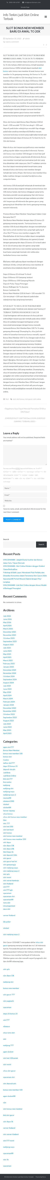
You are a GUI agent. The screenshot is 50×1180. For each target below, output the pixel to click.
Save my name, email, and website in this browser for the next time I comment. (24, 510)
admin (27, 39)
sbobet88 (7, 807)
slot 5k (6, 1159)
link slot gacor (8, 1115)
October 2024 (9, 676)
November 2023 (9, 711)
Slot (7, 399)
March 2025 (8, 660)
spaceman (7, 893)
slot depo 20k (8, 849)
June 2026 (7, 619)
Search (6, 539)
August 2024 (8, 683)
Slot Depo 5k (8, 852)
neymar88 (7, 798)
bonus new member (11, 988)
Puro (44, 1177)
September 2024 (10, 679)
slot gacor (28, 399)
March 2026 (8, 629)
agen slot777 (8, 747)
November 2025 (9, 635)
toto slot (6, 903)
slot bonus (20, 399)
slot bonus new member (12, 836)
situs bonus (8, 814)
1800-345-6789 (14, 2)
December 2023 (9, 708)
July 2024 (7, 686)
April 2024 (7, 695)
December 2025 (9, 632)
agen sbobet (8, 1052)
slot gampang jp (9, 864)
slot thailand (8, 884)
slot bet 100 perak (10, 1058)
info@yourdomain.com (33, 2)
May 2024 (7, 692)
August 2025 (8, 644)
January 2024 (8, 705)
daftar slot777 (9, 763)
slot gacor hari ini (10, 861)
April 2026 (7, 625)
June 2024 (7, 689)
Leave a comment (12, 42)
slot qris (6, 874)
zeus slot (6, 909)
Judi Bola (6, 772)
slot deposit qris (9, 1083)
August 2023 (8, 721)
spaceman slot (9, 896)
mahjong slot (8, 788)
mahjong (6, 785)
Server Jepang (9, 811)
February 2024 (9, 702)
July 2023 (7, 724)
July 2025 (7, 648)
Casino (6, 760)
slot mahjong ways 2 (11, 871)
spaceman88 (8, 899)
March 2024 (8, 698)
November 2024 (9, 673)
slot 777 (6, 823)
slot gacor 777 (9, 994)
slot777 (6, 887)
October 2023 (9, 714)
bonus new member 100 (12, 753)
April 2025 (7, 657)
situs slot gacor (9, 1071)
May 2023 (7, 730)
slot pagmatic (8, 1001)
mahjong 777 (8, 1045)
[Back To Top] (44, 1174)
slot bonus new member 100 (14, 839)
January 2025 (8, 667)
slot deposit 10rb (10, 855)
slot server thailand (11, 1134)
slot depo (7, 842)
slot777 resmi (8, 1140)
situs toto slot (9, 1033)
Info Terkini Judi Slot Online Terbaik (22, 1177)
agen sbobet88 (9, 1096)
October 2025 (9, 638)
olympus (6, 1026)
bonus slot (7, 757)
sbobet (6, 804)
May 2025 (7, 654)
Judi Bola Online (9, 776)
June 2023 (7, 727)
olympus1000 (8, 801)
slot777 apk (8, 890)
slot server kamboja (11, 880)
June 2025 (7, 651)
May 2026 (7, 622)
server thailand (9, 915)
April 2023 (7, 733)
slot (14, 399)
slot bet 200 (8, 826)
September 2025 (10, 641)
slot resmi (7, 877)
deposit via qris (9, 769)
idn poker (7, 922)
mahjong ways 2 (9, 795)
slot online (37, 399)
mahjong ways (8, 791)
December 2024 (9, 670)
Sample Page (25, 7)
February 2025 (9, 663)
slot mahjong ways (10, 868)
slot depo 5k (8, 1121)
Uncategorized (9, 906)
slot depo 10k (8, 845)
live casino (7, 782)
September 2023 (10, 717)
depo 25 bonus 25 (10, 766)
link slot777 (7, 779)
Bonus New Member (11, 750)
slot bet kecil (8, 830)
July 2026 (7, 616)
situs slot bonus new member (15, 817)
